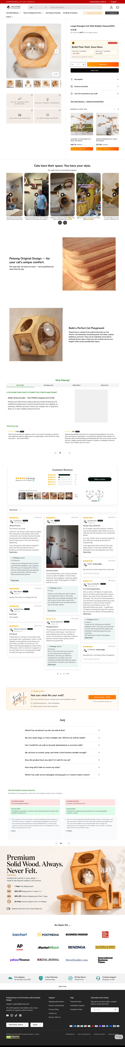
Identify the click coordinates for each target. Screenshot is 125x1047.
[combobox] (65, 7)
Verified (94, 501)
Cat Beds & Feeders (70, 13)
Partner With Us (55, 1017)
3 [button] (63, 674)
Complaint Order (76, 1009)
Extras (8, 17)
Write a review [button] (99, 479)
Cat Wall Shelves (12, 13)
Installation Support (77, 1005)
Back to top (62, 986)
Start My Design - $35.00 (102, 697)
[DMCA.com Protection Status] (12, 1036)
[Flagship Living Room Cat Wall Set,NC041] (82, 124)
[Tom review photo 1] (62, 546)
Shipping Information (56, 1002)
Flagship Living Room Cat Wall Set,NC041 (81, 139)
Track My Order (75, 1002)
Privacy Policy (54, 1009)
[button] (117, 7)
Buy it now (94, 70)
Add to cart (103, 64)
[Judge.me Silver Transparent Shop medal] (99, 494)
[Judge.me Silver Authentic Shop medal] (90, 494)
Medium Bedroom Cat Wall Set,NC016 (106, 139)
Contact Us (53, 1013)
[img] (14, 518)
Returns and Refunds (56, 1005)
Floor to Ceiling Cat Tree (32, 13)
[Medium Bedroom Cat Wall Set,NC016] (107, 124)
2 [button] (60, 674)
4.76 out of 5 (30, 478)
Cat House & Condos (53, 13)
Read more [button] (13, 552)
